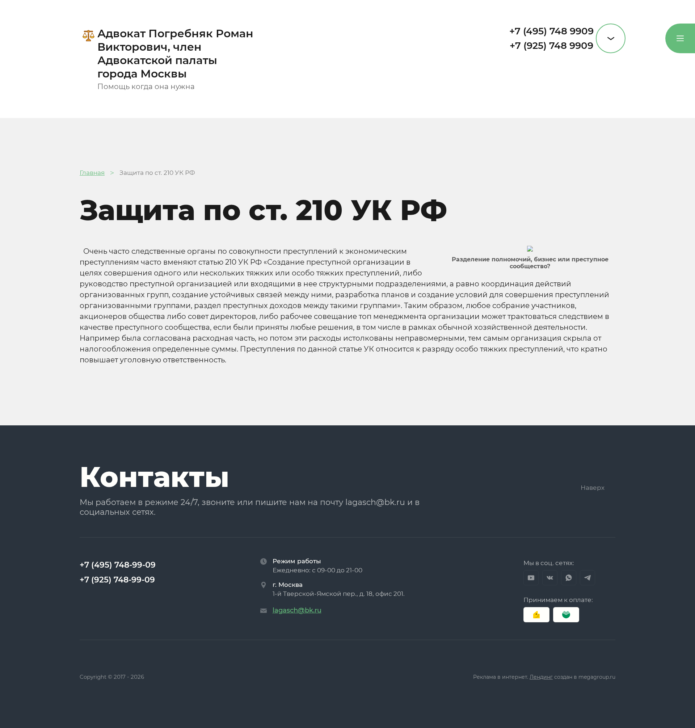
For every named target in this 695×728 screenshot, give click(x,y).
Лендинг (541, 677)
